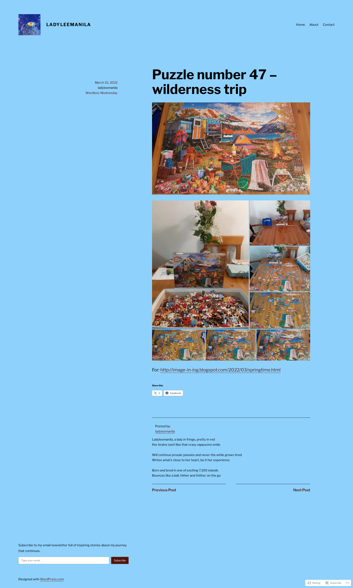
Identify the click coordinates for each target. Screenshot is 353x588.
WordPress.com (52, 579)
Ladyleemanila (68, 24)
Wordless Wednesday (101, 93)
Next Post (301, 490)
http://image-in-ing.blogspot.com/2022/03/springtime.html (220, 370)
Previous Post (164, 490)
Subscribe (120, 560)
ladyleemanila (165, 431)
